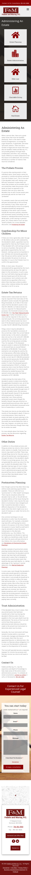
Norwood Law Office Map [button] (15, 835)
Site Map (14, 868)
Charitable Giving (15, 97)
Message (15, 738)
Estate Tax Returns (8, 435)
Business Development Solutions (14, 870)
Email (15, 721)
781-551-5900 (25, 3)
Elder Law (15, 79)
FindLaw (15, 872)
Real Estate (15, 116)
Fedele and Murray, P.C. (14, 864)
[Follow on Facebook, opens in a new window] (13, 841)
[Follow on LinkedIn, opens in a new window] (17, 841)
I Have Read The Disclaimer (14, 758)
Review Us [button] (15, 848)
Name (15, 713)
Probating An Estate (18, 224)
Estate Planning (15, 42)
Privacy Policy (22, 868)
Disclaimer (15, 762)
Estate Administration (15, 60)
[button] (28, 9)
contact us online (20, 675)
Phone (15, 730)
